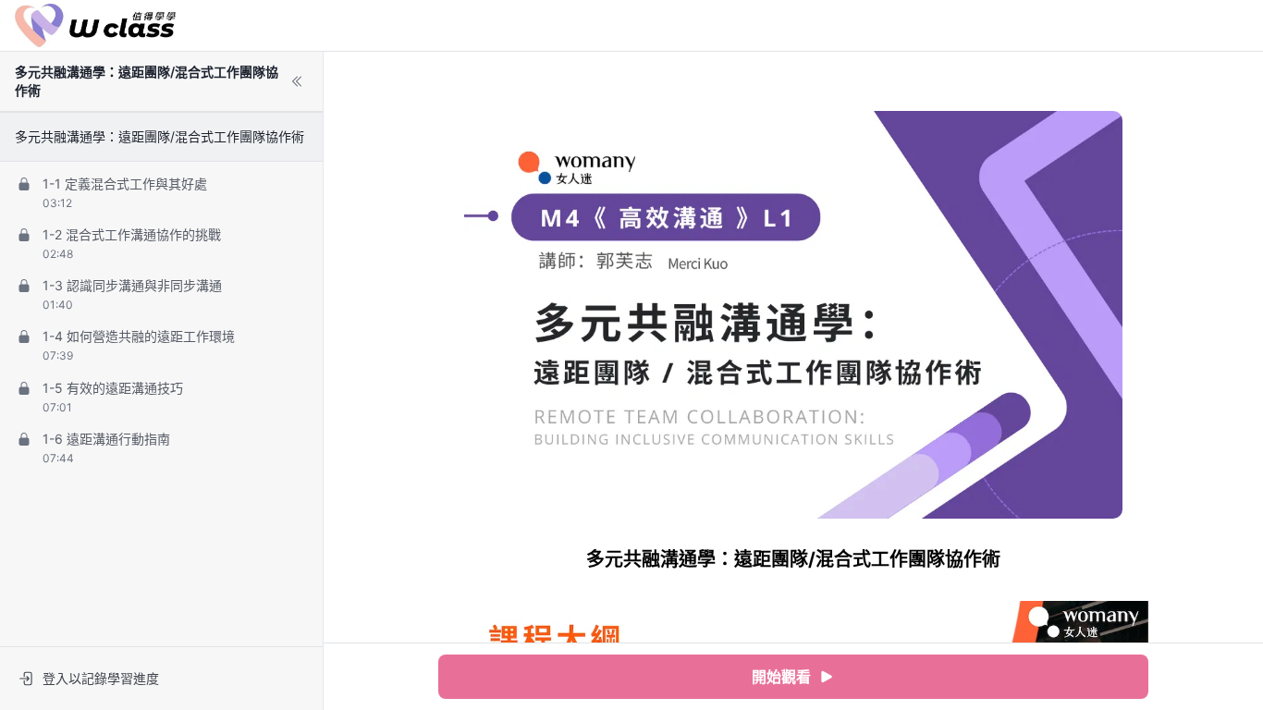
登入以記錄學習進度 (101, 678)
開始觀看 (781, 676)
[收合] (297, 81)
